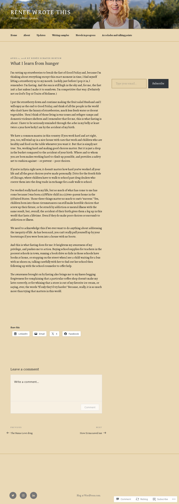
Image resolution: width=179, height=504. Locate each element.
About (27, 35)
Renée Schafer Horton (46, 58)
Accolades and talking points (117, 35)
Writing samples (60, 35)
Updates (41, 35)
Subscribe (158, 83)
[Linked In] (33, 495)
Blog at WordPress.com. (89, 495)
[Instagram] (23, 495)
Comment (89, 407)
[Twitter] (12, 495)
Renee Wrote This (40, 12)
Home (13, 35)
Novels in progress (85, 35)
